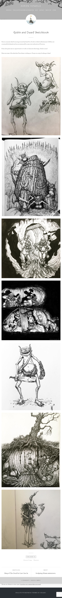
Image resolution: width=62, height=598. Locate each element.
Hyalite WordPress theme (26, 592)
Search (59, 2)
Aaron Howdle (31, 6)
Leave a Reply (36, 580)
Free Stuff (48, 10)
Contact (41, 10)
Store (54, 10)
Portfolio (8, 10)
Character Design (27, 560)
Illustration (36, 560)
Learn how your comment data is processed (30, 584)
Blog (36, 10)
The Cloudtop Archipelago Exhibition (23, 10)
